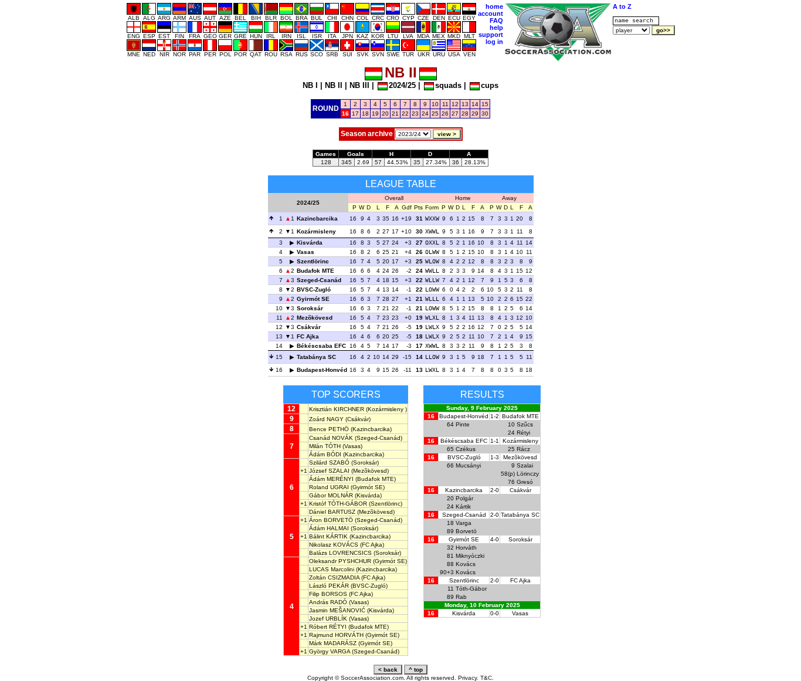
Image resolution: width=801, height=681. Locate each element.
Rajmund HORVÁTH (336, 635)
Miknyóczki (470, 556)
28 (465, 113)
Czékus (466, 449)
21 (395, 113)
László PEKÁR (329, 585)
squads (448, 85)
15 (484, 104)
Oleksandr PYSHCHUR (340, 561)
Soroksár (310, 308)
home (494, 6)
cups (489, 85)
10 (435, 104)
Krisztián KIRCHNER (336, 409)
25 (435, 113)
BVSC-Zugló (314, 289)
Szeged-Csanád (319, 280)
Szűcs (525, 424)
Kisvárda (310, 242)
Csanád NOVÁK (331, 438)
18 (365, 113)
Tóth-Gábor (471, 588)
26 (445, 113)
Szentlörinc (313, 261)
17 (355, 113)
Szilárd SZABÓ (329, 462)
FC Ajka (308, 336)
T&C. (487, 678)
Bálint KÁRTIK (328, 536)
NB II (333, 85)
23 (415, 113)
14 (474, 104)
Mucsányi (468, 465)
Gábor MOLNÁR (331, 495)
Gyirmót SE (313, 299)
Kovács (466, 564)
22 (405, 113)
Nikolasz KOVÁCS (333, 544)
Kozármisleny (316, 231)
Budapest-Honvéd (322, 370)
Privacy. (468, 678)
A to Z (622, 6)
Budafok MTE (315, 270)
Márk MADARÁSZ (333, 643)
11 (445, 104)
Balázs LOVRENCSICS (340, 553)
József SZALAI (329, 470)
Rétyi (523, 432)
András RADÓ (328, 602)
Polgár (464, 498)
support (490, 34)
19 (375, 113)
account (490, 13)
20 (385, 113)
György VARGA (329, 651)
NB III (359, 85)
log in (494, 41)
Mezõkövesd (314, 317)
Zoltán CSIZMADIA (334, 577)
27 (455, 113)
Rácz (523, 449)
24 (425, 113)
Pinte (463, 424)
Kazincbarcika (317, 218)
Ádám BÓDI (325, 454)
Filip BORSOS (328, 594)
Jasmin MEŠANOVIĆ (337, 610)
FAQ (496, 20)
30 (484, 113)
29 (474, 113)
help (496, 27)
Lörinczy (528, 473)
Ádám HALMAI (329, 528)
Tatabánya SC (316, 357)
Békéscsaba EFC (321, 346)
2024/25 (402, 85)
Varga (463, 523)
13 (465, 104)
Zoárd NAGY (326, 419)
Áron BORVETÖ (331, 520)
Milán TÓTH (325, 446)
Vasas (305, 252)
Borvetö (466, 531)
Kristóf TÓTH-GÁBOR (338, 503)
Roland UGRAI (329, 487)
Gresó (525, 482)
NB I (310, 85)
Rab (461, 597)
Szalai (525, 465)
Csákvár (309, 327)
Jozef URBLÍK (328, 618)
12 (455, 104)
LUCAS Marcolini (331, 569)
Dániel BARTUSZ (332, 512)
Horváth (466, 547)
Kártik (463, 506)
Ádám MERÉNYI (331, 479)
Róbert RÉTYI (328, 627)
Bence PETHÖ (329, 429)
